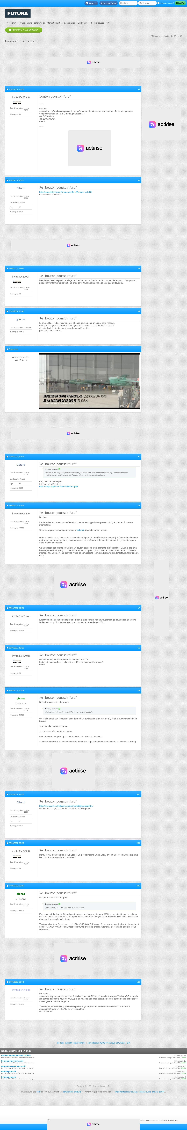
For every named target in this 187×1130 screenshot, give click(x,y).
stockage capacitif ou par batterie (71, 1043)
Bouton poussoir (8, 1077)
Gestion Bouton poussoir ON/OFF (16, 1055)
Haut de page (173, 1120)
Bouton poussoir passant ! (12, 1061)
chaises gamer (158, 1092)
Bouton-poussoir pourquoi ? (13, 1066)
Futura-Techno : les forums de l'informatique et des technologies (47, 23)
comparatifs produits (72, 1092)
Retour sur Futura (108, 3)
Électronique (83, 23)
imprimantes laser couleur (126, 1092)
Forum (14, 23)
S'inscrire (91, 3)
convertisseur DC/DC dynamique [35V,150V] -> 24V (108, 1043)
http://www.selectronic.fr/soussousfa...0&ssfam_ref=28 (65, 192)
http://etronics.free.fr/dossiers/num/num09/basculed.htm (66, 806)
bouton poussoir (8, 1071)
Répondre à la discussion (23, 30)
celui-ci (80, 530)
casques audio (145, 1092)
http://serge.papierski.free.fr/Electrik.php (58, 486)
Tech (38, 1092)
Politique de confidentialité (156, 1120)
